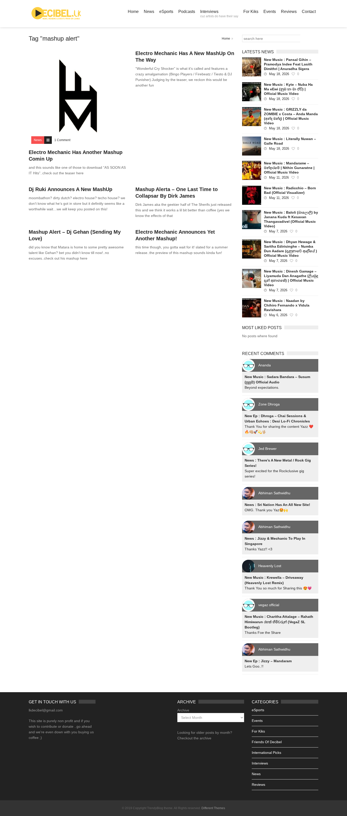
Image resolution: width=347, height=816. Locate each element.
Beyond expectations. (262, 387)
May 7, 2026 (278, 231)
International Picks (266, 753)
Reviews (289, 11)
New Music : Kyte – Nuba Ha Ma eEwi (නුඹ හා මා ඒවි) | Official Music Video (288, 89)
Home (133, 11)
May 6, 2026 (278, 315)
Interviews (219, 13)
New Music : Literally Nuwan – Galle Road (290, 141)
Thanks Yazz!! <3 (258, 549)
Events (269, 11)
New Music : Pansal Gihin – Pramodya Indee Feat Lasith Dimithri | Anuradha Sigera (288, 64)
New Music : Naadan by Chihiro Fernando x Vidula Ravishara (286, 305)
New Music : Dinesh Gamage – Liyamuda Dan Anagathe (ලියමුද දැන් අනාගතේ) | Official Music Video (291, 278)
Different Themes (213, 808)
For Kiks (250, 11)
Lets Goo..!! (254, 666)
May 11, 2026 (279, 177)
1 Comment (62, 140)
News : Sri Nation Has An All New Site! (277, 505)
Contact (309, 11)
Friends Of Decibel (267, 742)
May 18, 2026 (279, 74)
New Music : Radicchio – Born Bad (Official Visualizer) (290, 190)
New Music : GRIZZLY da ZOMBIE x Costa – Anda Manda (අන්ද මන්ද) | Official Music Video (291, 116)
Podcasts (186, 11)
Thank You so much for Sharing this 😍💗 (278, 588)
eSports (166, 11)
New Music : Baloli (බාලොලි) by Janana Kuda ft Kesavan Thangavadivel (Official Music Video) (291, 219)
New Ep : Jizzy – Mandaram (268, 661)
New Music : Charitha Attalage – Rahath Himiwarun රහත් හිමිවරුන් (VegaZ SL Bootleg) (279, 622)
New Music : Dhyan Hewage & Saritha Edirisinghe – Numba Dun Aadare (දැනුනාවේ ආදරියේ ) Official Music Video (290, 249)
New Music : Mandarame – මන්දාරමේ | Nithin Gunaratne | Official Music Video (289, 167)
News (149, 11)
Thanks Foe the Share (263, 633)
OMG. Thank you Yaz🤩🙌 (266, 510)
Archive (183, 710)
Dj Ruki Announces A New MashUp (70, 189)
